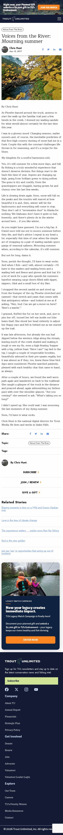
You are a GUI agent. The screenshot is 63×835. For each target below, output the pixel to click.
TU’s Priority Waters (16, 804)
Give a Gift (30, 492)
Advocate (10, 763)
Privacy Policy (12, 730)
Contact (9, 817)
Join (7, 757)
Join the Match (48, 7)
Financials (10, 716)
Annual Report (12, 710)
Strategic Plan (12, 723)
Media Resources (14, 811)
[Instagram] (26, 689)
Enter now (30, 640)
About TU (10, 703)
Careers (9, 797)
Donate (9, 743)
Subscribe (30, 472)
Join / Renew (30, 482)
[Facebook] (7, 689)
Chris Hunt (15, 48)
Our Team (10, 790)
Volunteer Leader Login (17, 777)
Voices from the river (12, 29)
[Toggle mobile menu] (47, 19)
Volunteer (10, 770)
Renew (8, 750)
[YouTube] (36, 689)
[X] (16, 689)
